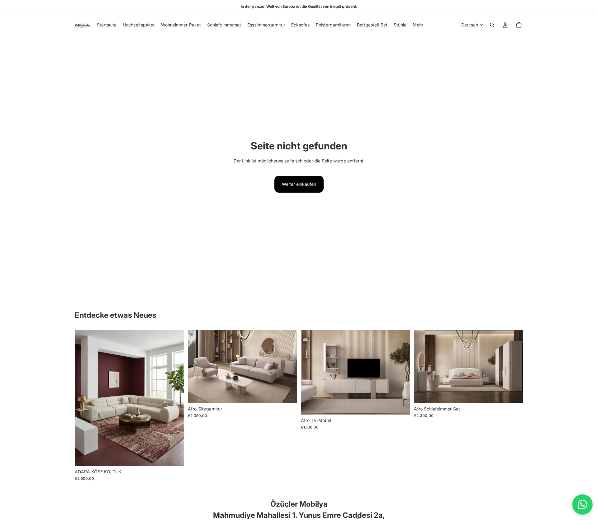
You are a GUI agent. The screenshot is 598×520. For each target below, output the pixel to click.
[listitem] (418, 25)
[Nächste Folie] (174, 398)
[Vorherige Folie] (84, 398)
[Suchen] (492, 25)
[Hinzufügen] (174, 456)
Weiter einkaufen (299, 184)
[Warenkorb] (519, 25)
